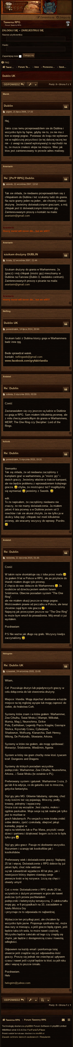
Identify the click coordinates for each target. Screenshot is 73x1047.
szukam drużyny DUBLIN (21, 254)
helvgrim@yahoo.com (17, 982)
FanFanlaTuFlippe (36, 1030)
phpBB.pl (39, 1033)
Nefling (7, 311)
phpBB (28, 1026)
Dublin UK (8, 76)
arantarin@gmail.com (17, 215)
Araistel (7, 376)
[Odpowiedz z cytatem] (66, 107)
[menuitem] (63, 17)
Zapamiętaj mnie (10, 56)
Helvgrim (7, 653)
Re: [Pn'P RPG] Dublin (19, 178)
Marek (6, 94)
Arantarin (8, 166)
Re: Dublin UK (13, 665)
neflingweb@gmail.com (28, 356)
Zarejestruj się (32, 30)
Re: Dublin (11, 388)
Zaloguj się (10, 30)
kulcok (6, 441)
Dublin (8, 105)
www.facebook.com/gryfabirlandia (26, 360)
